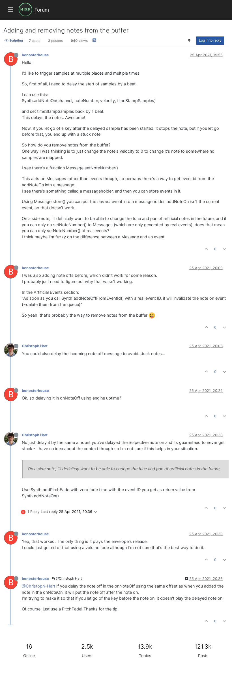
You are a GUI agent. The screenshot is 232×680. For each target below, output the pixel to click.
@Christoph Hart (68, 578)
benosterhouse (35, 55)
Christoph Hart (35, 346)
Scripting (15, 40)
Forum (42, 10)
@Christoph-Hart (38, 586)
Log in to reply (210, 40)
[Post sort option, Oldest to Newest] (189, 40)
